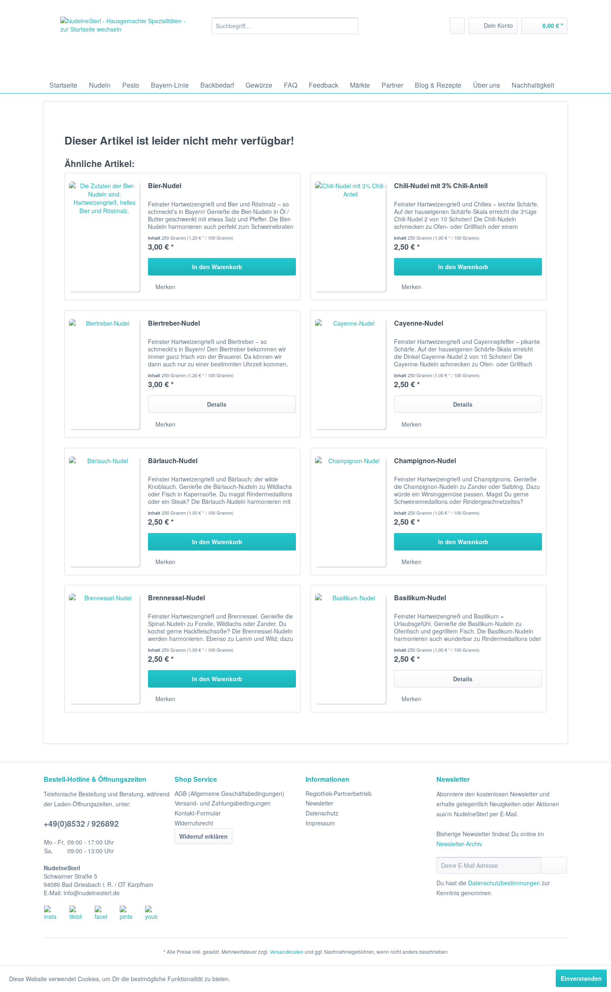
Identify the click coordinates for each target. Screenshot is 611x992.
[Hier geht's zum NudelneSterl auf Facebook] (107, 913)
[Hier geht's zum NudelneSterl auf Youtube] (157, 913)
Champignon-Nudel (425, 461)
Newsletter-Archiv (459, 844)
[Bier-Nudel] (104, 237)
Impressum (320, 823)
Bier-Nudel (164, 186)
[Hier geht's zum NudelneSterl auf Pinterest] (132, 913)
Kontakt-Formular (198, 813)
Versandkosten (286, 951)
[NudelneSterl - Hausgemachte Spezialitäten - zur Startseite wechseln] (123, 45)
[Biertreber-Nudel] (104, 374)
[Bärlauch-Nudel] (104, 512)
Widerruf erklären (203, 836)
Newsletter (319, 803)
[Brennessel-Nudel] (104, 649)
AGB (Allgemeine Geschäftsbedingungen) (229, 793)
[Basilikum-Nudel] (350, 649)
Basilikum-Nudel (420, 598)
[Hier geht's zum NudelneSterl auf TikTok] (81, 913)
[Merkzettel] (457, 25)
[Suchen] (350, 25)
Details (217, 404)
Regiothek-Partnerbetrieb (339, 793)
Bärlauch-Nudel (172, 461)
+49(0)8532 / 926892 (81, 823)
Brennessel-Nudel (176, 598)
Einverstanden (581, 978)
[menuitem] (285, 25)
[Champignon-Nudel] (350, 512)
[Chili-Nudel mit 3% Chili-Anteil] (350, 237)
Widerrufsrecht (194, 823)
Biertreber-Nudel (174, 323)
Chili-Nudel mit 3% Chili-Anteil (441, 186)
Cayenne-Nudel (418, 323)
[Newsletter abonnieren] (554, 865)
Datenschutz (322, 813)
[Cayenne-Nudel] (350, 374)
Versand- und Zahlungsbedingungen (223, 803)
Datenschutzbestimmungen (504, 883)
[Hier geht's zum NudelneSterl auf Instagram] (56, 913)
